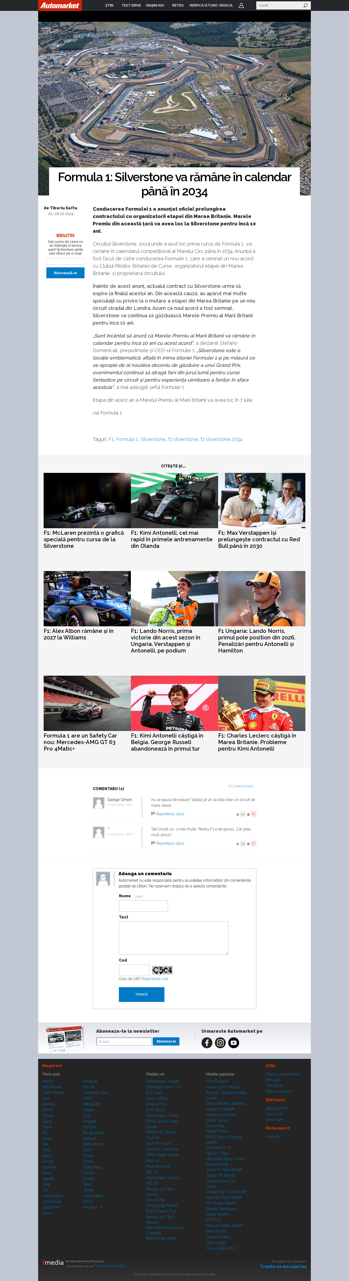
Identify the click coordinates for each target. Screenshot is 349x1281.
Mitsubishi (91, 1104)
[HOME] (60, 5)
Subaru (89, 1173)
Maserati (90, 1081)
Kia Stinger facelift (221, 1203)
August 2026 (277, 1108)
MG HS (152, 1172)
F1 (110, 439)
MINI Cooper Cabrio (162, 1155)
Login (241, 5)
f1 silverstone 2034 (221, 439)
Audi (46, 1098)
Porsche (90, 1127)
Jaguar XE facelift (220, 1175)
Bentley (48, 1104)
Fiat (45, 1144)
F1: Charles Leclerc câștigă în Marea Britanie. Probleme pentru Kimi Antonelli (257, 742)
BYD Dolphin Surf (161, 1211)
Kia (44, 1190)
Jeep (46, 1184)
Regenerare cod (155, 979)
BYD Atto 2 (155, 1110)
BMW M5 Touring (161, 1132)
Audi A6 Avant (158, 1143)
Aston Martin (53, 1092)
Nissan (89, 1110)
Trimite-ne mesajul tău (283, 1266)
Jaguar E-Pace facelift (224, 1169)
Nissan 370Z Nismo (223, 1087)
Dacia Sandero (218, 1237)
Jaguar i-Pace (217, 1153)
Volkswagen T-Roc (162, 1115)
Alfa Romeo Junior (161, 1238)
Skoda (88, 1155)
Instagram (220, 1042)
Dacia (47, 1127)
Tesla (87, 1184)
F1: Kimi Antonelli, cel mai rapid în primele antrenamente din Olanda (172, 539)
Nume (125, 896)
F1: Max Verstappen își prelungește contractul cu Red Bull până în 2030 (259, 539)
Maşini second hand (282, 1074)
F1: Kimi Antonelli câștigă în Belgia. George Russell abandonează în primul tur (167, 742)
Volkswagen (93, 1196)
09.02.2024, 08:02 (122, 834)
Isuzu (47, 1173)
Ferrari (47, 1138)
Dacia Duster (216, 1231)
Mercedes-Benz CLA (163, 1087)
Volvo (87, 1201)
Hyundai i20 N (218, 1147)
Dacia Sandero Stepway (225, 1103)
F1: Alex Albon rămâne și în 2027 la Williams (79, 634)
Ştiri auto (273, 1080)
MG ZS (152, 1183)
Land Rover (51, 1201)
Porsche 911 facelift (162, 1205)
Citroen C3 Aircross (162, 1149)
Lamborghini (53, 1196)
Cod (123, 960)
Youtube (233, 1042)
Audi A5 (152, 1160)
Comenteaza (243, 786)
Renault (89, 1138)
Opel (87, 1115)
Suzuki (89, 1178)
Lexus (47, 1213)
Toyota (88, 1190)
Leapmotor (51, 1207)
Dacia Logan (216, 1242)
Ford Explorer (217, 1081)
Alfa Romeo (52, 1087)
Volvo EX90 (156, 1200)
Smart (88, 1161)
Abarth (47, 1081)
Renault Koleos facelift (224, 1225)
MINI (87, 1098)
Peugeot (90, 1121)
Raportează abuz (170, 814)
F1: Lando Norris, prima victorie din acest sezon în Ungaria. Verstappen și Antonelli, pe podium (165, 641)
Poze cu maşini (278, 1091)
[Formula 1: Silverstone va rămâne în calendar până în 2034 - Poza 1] (174, 109)
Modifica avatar (103, 879)
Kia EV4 (152, 1137)
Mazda (89, 1087)
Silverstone (153, 439)
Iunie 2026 (275, 1119)
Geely (47, 1155)
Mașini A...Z (93, 1207)
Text (123, 917)
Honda (47, 1161)
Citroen (48, 1115)
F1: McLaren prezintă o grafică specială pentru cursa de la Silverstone (84, 539)
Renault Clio (156, 1104)
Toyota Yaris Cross (221, 1115)
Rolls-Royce (93, 1144)
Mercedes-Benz (96, 1092)
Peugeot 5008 (158, 1166)
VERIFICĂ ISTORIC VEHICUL (211, 5)
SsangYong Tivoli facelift (226, 1191)
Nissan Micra (217, 1131)
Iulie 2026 (274, 1114)
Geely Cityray (157, 1098)
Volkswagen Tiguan (162, 1081)
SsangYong (92, 1167)
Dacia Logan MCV (221, 1248)
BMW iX (213, 1219)
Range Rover (93, 1133)
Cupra (47, 1121)
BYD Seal (154, 1092)
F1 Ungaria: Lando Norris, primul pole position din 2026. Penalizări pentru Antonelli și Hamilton (256, 641)
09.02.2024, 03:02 (121, 804)
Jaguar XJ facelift (220, 1109)
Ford (46, 1150)
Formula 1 (127, 439)
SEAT (87, 1150)
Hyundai (49, 1167)
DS (44, 1133)
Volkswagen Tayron (162, 1178)
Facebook (206, 1042)
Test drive (274, 1085)
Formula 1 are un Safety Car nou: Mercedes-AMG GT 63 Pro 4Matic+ (80, 742)
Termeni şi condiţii (110, 1266)
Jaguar (48, 1178)
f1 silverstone (183, 439)
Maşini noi (52, 1066)
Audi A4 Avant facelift (224, 1197)
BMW (47, 1110)
